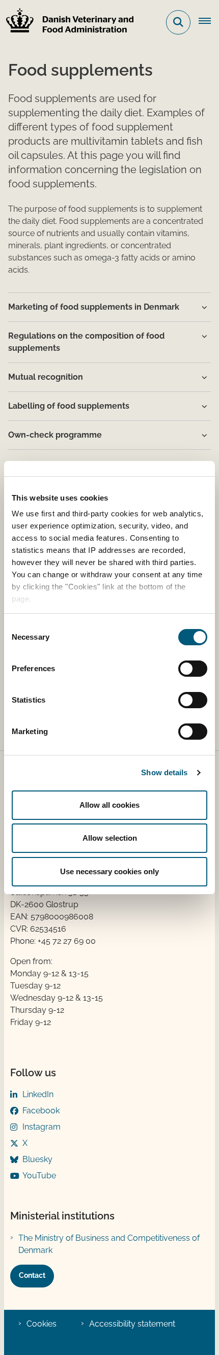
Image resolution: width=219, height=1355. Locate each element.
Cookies (41, 1324)
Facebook (41, 1110)
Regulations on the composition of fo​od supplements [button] (86, 342)
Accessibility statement (132, 1324)
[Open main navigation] (209, 22)
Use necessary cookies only (109, 871)
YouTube (39, 1175)
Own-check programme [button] (55, 435)
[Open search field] (178, 22)
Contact (32, 1275)
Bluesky (37, 1159)
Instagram (41, 1127)
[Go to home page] (66, 22)
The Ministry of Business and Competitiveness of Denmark (109, 1244)
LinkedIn (37, 1094)
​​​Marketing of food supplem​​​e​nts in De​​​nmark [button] (93, 307)
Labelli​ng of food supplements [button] (68, 406)
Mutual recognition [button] (45, 377)
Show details (164, 772)
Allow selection (110, 838)
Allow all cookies (109, 805)
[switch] (192, 668)
